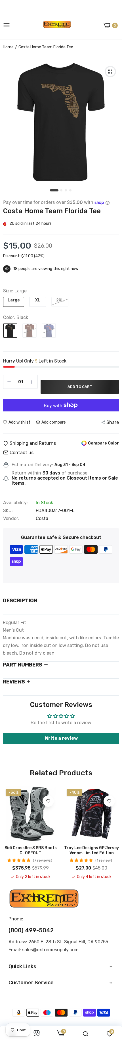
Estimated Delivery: (32, 464)
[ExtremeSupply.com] (57, 25)
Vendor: (11, 518)
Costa (42, 518)
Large (14, 300)
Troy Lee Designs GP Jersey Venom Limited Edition (91, 850)
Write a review (61, 738)
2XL (60, 300)
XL (37, 300)
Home (8, 47)
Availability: (15, 502)
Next (112, 833)
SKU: (8, 510)
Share (112, 422)
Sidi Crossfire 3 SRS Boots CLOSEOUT (31, 850)
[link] (48, 801)
